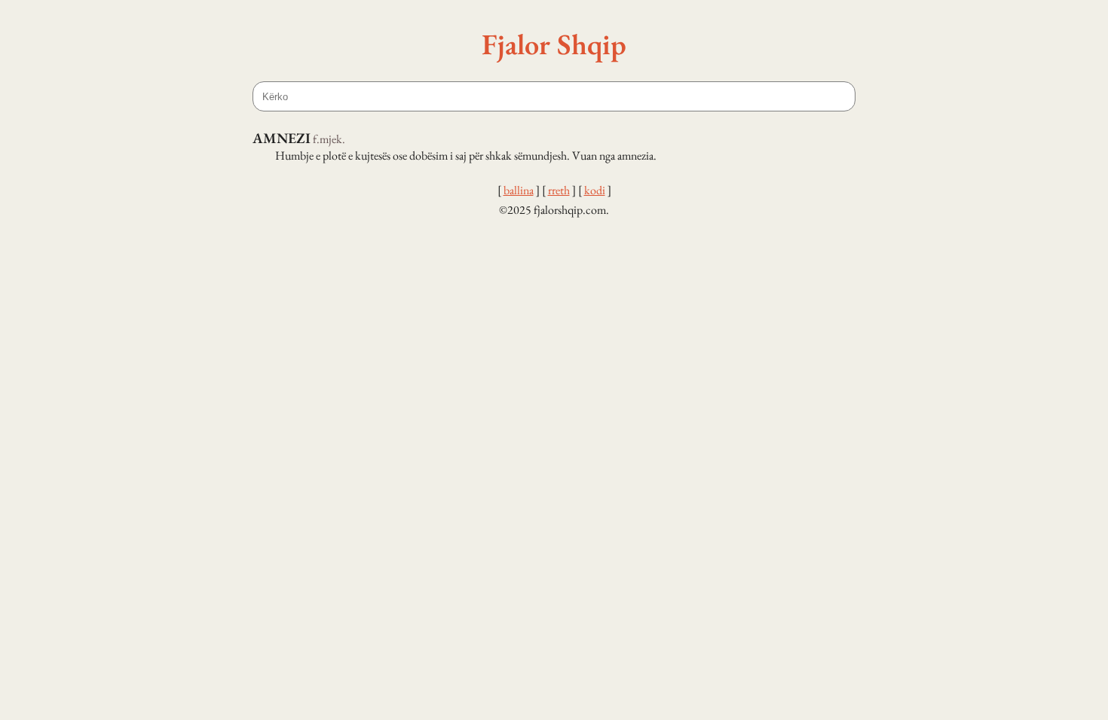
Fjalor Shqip (554, 44)
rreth (559, 190)
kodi (594, 190)
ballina (518, 190)
